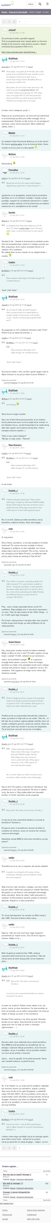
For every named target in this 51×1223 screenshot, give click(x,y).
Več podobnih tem (6, 1203)
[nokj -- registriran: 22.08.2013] (4, 530)
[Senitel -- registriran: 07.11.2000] (4, 214)
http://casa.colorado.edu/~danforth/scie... (19, 52)
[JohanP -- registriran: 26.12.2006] (4, 31)
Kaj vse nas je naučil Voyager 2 (17, 1174)
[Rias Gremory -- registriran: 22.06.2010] (4, 446)
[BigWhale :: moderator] (4, 60)
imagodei (5, 67)
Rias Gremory (15, 445)
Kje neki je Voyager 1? (13, 1183)
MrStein (12, 154)
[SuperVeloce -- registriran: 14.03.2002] (4, 643)
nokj (11, 528)
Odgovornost (7, 1214)
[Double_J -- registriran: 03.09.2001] (4, 492)
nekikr (4, 178)
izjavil (30, 67)
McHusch (6, 1177)
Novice (12, 1179)
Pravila (4, 1210)
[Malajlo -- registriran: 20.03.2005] (4, 134)
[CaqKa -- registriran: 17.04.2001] (4, 263)
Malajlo (12, 133)
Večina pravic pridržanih (36, 1210)
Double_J (13, 490)
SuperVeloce (15, 642)
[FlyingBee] (4, 171)
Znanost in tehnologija (25, 1179)
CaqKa (12, 262)
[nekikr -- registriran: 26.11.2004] (4, 859)
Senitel (12, 212)
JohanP (12, 30)
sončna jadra (16, 144)
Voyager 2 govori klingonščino (16, 1192)
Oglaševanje (32, 1214)
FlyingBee (13, 170)
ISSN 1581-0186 (33, 1219)
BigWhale (13, 58)
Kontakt (5, 1219)
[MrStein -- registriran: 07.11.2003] (4, 155)
